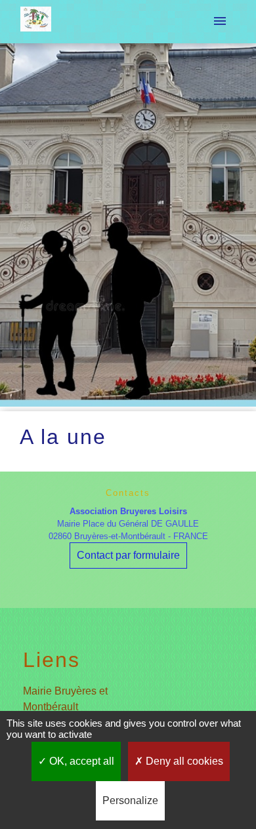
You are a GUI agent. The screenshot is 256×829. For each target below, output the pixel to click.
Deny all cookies (183, 761)
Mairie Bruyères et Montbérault (65, 698)
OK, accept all (80, 761)
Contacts (128, 493)
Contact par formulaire (128, 555)
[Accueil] (35, 21)
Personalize (130, 800)
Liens (51, 660)
